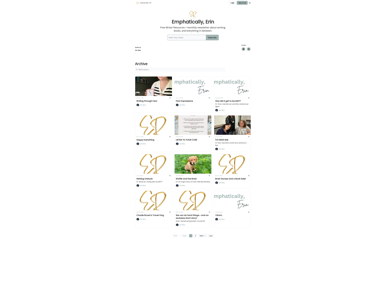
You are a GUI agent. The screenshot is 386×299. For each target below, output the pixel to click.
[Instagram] (248, 49)
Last (210, 236)
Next (201, 236)
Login (232, 3)
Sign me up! (242, 3)
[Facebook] (243, 49)
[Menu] (249, 2)
